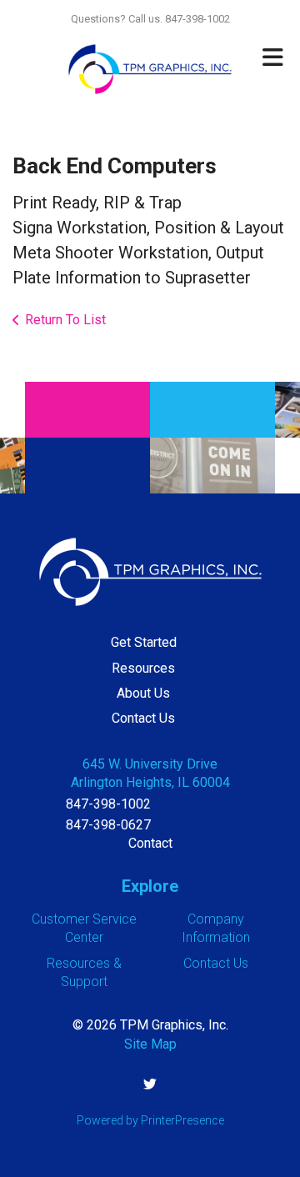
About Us (143, 693)
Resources (143, 668)
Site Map (150, 1044)
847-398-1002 (108, 804)
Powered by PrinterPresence (150, 1120)
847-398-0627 (108, 825)
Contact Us (143, 718)
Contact (150, 843)
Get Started (144, 642)
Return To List (65, 320)
